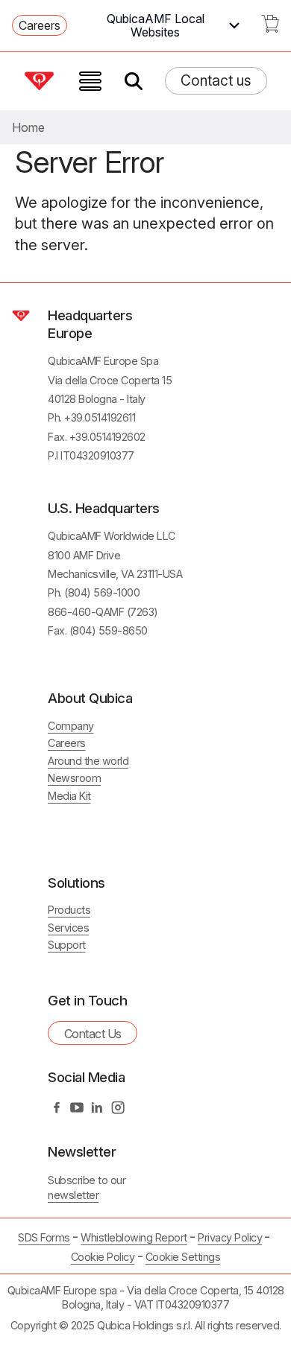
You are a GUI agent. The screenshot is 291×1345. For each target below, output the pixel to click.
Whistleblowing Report (134, 1237)
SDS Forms (44, 1237)
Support (67, 944)
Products (69, 909)
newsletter (73, 1195)
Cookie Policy (103, 1256)
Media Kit (69, 795)
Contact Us (93, 1033)
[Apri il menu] (90, 81)
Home (28, 127)
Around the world (88, 760)
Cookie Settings (183, 1257)
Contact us (216, 80)
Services (68, 927)
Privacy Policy (230, 1237)
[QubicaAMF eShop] (270, 28)
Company (71, 725)
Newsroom (74, 778)
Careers (39, 25)
